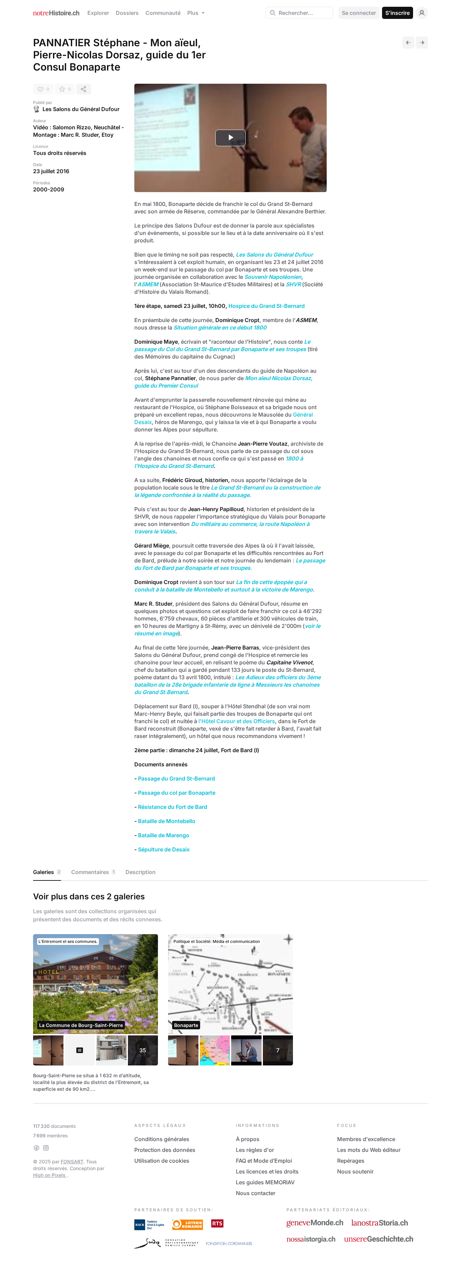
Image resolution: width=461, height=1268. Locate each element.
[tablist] (230, 872)
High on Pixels (50, 1175)
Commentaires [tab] (92, 872)
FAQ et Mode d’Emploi (264, 1160)
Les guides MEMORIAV (265, 1182)
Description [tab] (141, 872)
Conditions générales (161, 1139)
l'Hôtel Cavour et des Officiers (236, 721)
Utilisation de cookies (161, 1160)
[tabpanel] (230, 991)
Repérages (350, 1160)
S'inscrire (397, 12)
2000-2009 (48, 189)
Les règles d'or (255, 1149)
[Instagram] (46, 1147)
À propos (248, 1139)
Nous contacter (255, 1193)
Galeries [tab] (46, 872)
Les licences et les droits (267, 1171)
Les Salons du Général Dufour (81, 109)
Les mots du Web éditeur (369, 1149)
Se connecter (359, 12)
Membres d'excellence (366, 1139)
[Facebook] (36, 1147)
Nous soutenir (355, 1171)
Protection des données (164, 1149)
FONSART (72, 1161)
